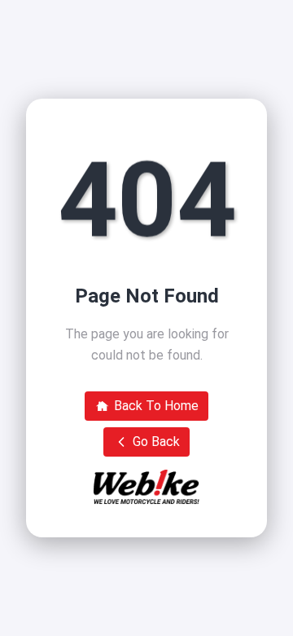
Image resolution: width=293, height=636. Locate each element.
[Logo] (146, 487)
